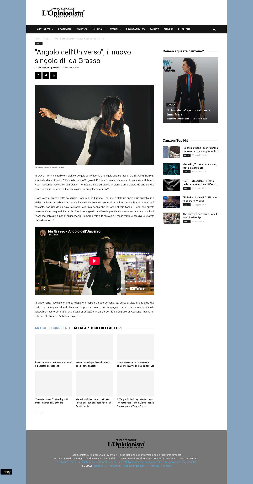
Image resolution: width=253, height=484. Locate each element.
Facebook (97, 465)
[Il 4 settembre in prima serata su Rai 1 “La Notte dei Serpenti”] (53, 347)
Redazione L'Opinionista (49, 67)
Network (130, 462)
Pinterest (154, 465)
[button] (214, 29)
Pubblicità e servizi (67, 462)
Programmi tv (135, 29)
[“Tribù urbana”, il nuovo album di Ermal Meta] (190, 90)
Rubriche (184, 29)
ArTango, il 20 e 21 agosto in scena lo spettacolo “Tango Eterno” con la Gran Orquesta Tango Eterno (135, 402)
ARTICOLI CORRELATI (52, 328)
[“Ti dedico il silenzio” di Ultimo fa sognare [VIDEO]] (171, 202)
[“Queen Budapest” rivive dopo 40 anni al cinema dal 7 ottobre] (53, 383)
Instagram (115, 465)
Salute (154, 29)
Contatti (103, 462)
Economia (65, 29)
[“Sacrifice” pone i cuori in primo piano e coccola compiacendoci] (171, 152)
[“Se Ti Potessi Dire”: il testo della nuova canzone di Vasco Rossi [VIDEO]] (171, 185)
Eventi (114, 29)
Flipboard (128, 465)
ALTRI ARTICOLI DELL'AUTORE (98, 328)
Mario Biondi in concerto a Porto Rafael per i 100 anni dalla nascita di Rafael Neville (94, 402)
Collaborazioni (89, 462)
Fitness (168, 29)
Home (37, 38)
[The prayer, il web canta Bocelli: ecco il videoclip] (171, 218)
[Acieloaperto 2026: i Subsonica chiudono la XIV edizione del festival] (135, 347)
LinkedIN (141, 465)
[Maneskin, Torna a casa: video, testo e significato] (171, 169)
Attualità (43, 29)
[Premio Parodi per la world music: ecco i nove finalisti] (94, 347)
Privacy (182, 462)
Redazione (117, 462)
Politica (82, 29)
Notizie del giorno (166, 462)
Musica (97, 29)
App (151, 462)
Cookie (192, 462)
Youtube (166, 465)
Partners (142, 462)
